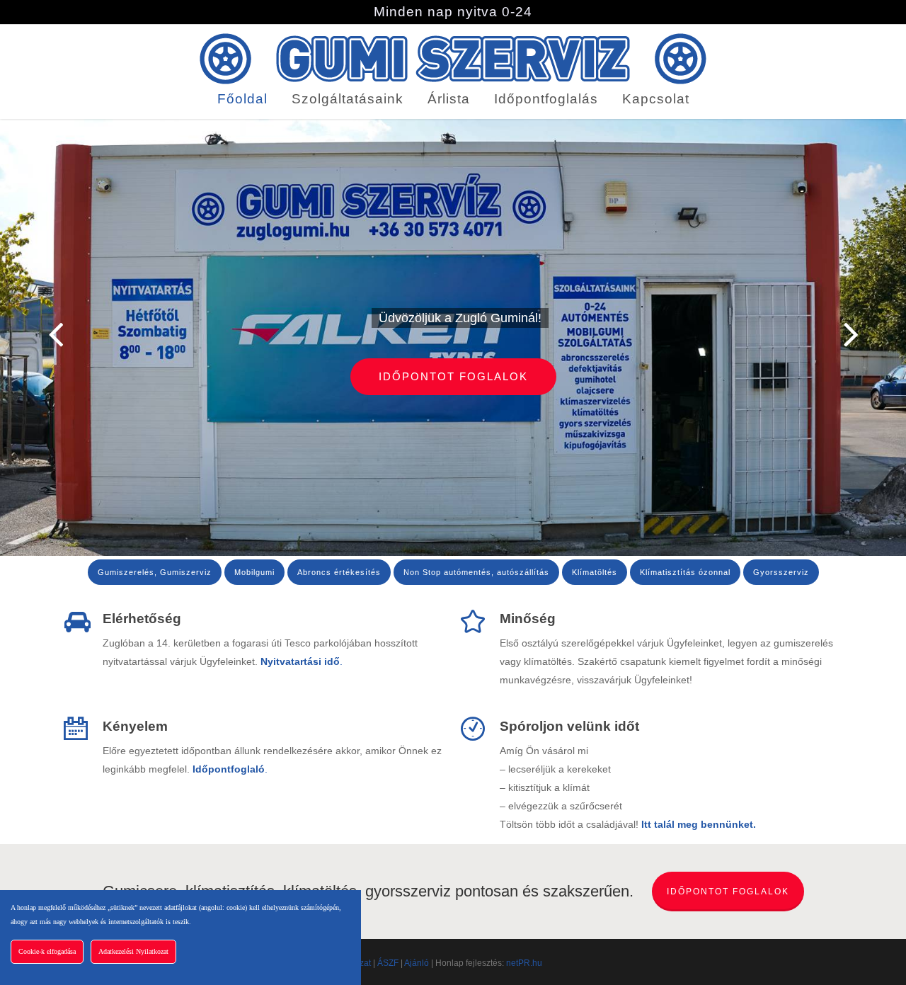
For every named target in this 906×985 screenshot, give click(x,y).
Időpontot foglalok (453, 376)
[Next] (877, 335)
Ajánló (416, 963)
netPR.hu (524, 963)
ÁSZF (387, 963)
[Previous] (28, 335)
